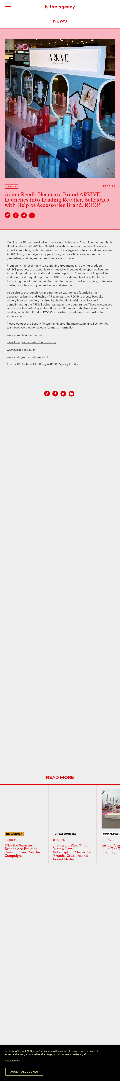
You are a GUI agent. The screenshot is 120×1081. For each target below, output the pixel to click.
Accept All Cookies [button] (24, 1072)
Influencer (14, 834)
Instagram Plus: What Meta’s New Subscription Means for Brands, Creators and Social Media (72, 852)
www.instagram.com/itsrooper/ (27, 357)
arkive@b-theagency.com (70, 323)
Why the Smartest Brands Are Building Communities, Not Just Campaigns (23, 850)
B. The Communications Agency (60, 7)
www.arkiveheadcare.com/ (24, 335)
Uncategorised (66, 834)
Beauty (11, 186)
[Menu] (8, 7)
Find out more (12, 1060)
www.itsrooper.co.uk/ (21, 349)
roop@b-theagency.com (30, 327)
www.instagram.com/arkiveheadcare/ (31, 342)
